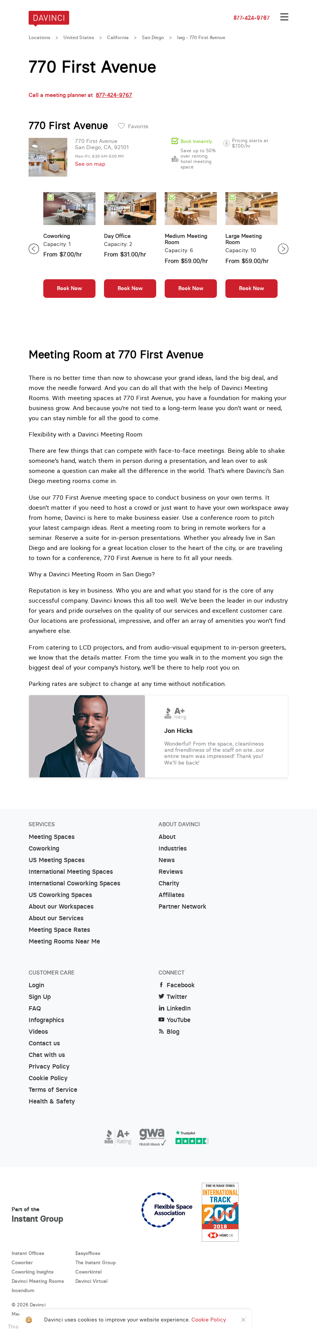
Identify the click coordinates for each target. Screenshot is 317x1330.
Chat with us (47, 1055)
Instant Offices (28, 1253)
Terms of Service (53, 1089)
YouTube (179, 1020)
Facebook (181, 985)
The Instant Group (95, 1262)
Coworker (22, 1262)
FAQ (35, 1008)
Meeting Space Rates (59, 929)
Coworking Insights (32, 1272)
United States (78, 37)
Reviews (170, 871)
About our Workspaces (61, 906)
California (118, 37)
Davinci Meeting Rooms (38, 1281)
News (166, 860)
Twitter (177, 996)
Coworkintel (88, 1272)
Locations (39, 37)
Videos (38, 1031)
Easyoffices (87, 1253)
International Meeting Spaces (71, 871)
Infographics (46, 1020)
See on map (90, 163)
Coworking (44, 848)
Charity (168, 883)
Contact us (44, 1043)
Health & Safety (52, 1101)
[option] (69, 248)
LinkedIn (179, 1008)
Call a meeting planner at (80, 95)
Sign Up (40, 996)
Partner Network (182, 906)
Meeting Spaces (52, 836)
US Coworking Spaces (60, 895)
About (167, 836)
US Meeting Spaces (57, 860)
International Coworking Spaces (74, 883)
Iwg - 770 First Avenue (201, 37)
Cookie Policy (48, 1078)
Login (36, 985)
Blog (173, 1031)
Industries (172, 848)
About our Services (56, 918)
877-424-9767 (251, 18)
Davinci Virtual (91, 1281)
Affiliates (171, 895)
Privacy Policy (49, 1066)
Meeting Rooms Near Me (64, 941)
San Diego (153, 37)
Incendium (23, 1290)
